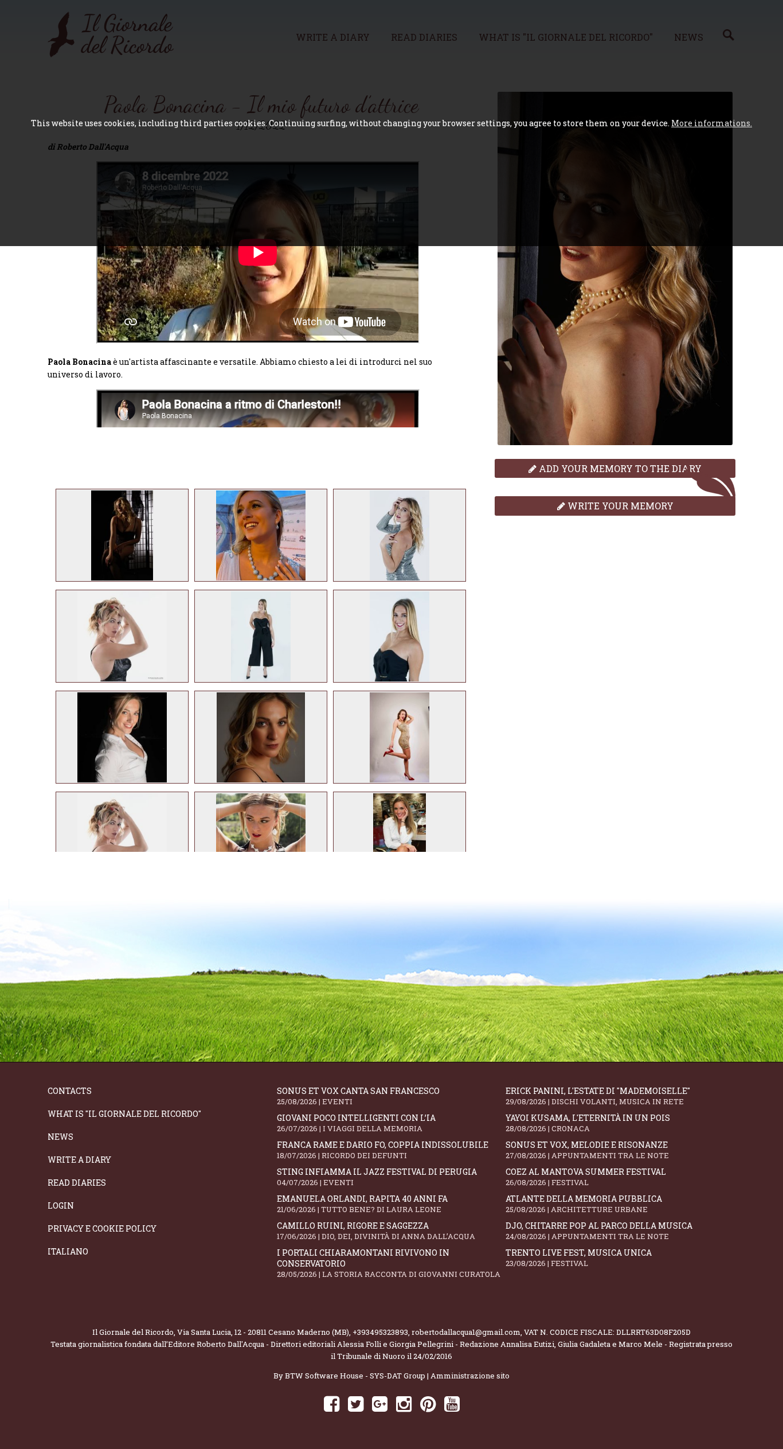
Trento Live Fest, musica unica (579, 1257)
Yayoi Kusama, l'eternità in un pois (588, 1123)
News (60, 1136)
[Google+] (379, 1403)
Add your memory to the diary (619, 468)
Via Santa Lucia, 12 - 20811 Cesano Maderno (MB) (263, 1332)
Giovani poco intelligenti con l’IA (356, 1123)
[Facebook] (331, 1403)
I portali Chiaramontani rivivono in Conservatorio (388, 1263)
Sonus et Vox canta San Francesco (358, 1096)
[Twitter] (355, 1403)
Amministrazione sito (470, 1375)
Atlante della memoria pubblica (584, 1203)
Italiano (68, 1251)
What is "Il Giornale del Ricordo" (124, 1113)
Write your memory (619, 506)
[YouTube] (452, 1403)
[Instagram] (404, 1403)
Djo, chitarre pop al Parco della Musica (599, 1230)
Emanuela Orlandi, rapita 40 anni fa (362, 1203)
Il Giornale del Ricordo (133, 1332)
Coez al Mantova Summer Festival (586, 1176)
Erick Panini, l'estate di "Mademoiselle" (598, 1096)
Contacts (70, 1090)
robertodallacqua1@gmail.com (466, 1332)
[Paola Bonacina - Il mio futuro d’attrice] (122, 535)
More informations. (711, 123)
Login (61, 1205)
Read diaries (77, 1182)
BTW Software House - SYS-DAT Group (355, 1375)
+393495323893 (380, 1332)
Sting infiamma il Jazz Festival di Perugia (377, 1176)
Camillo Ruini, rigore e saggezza (376, 1230)
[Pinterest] (428, 1403)
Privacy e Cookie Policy (102, 1228)
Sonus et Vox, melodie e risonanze (587, 1149)
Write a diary (79, 1159)
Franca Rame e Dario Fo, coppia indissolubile (382, 1149)
